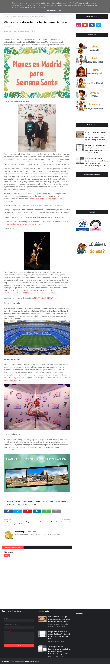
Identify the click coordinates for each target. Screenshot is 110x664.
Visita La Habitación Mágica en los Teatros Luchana (23, 224)
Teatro (34, 504)
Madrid (18, 502)
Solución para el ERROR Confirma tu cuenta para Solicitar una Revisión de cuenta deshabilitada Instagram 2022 (96, 162)
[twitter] (98, 25)
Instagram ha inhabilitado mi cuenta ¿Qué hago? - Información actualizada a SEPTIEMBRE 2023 (95, 149)
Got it (61, 10)
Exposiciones (12, 16)
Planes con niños (61, 502)
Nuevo (45, 502)
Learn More (52, 10)
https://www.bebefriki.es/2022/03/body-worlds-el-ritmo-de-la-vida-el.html (31, 293)
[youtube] (85, 25)
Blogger (37, 661)
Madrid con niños (28, 502)
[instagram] (78, 25)
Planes (51, 502)
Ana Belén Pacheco (11, 32)
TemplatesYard (19, 661)
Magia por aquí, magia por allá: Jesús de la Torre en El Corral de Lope (36, 205)
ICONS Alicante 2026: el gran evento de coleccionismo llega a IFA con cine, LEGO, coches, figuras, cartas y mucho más (96, 136)
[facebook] (92, 25)
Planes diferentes (10, 504)
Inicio (5, 16)
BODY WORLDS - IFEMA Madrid (45, 298)
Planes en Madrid (23, 504)
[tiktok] (105, 25)
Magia (38, 502)
